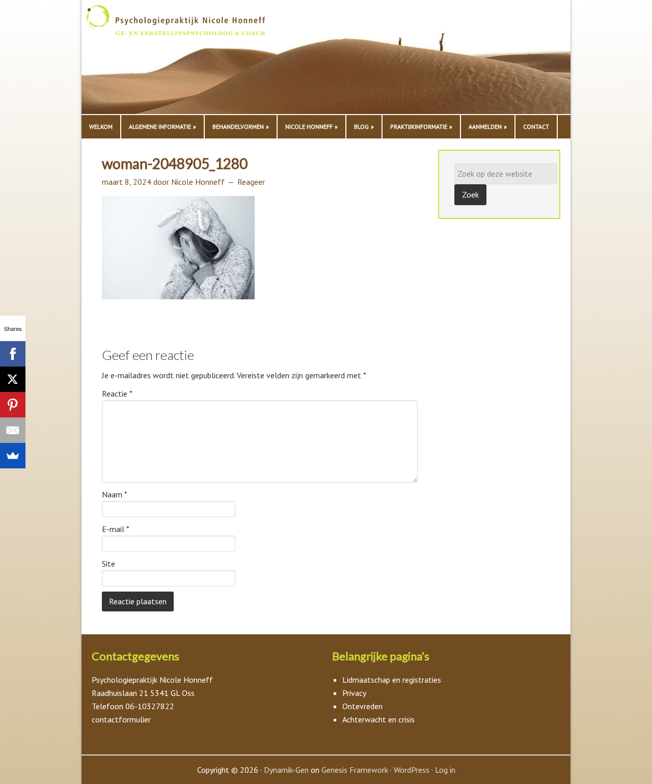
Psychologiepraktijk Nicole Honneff (188, 59)
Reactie (117, 393)
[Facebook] (12, 354)
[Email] (12, 430)
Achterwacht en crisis (378, 719)
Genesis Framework (354, 770)
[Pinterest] (12, 404)
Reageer (251, 182)
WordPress (411, 770)
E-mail (115, 529)
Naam (114, 494)
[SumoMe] (12, 455)
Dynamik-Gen (286, 770)
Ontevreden (362, 706)
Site (108, 563)
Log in (445, 770)
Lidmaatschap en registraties (391, 680)
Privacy (354, 693)
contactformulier (121, 719)
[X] (12, 379)
